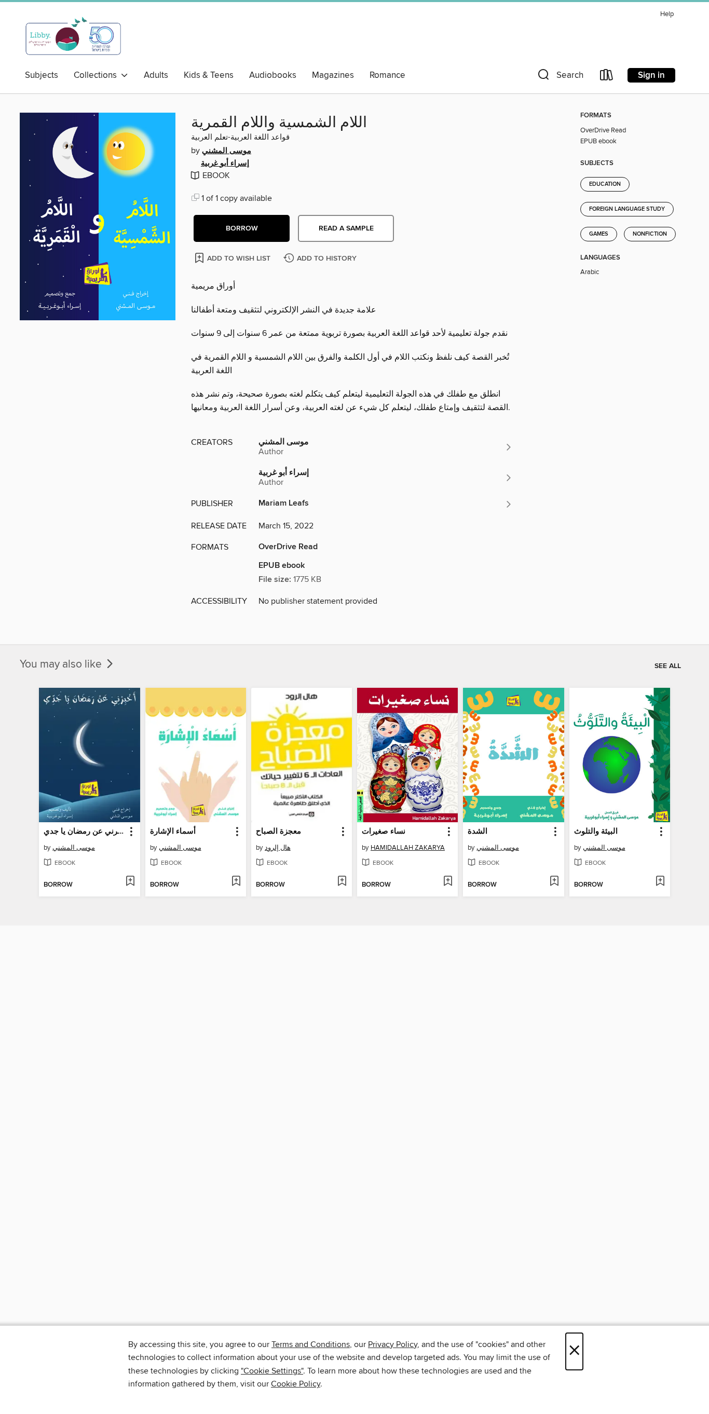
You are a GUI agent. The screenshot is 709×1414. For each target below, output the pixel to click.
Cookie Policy (295, 1384)
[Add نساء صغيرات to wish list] (447, 882)
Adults (156, 75)
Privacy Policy (392, 1344)
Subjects (41, 75)
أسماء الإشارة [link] (173, 831)
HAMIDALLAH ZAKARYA (408, 848)
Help (667, 14)
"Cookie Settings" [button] (272, 1371)
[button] (559, 77)
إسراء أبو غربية (225, 163)
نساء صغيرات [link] (383, 831)
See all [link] (668, 666)
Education (605, 184)
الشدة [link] (477, 831)
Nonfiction (650, 234)
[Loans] (606, 77)
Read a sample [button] (346, 228)
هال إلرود (278, 848)
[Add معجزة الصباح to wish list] (341, 882)
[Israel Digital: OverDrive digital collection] (73, 36)
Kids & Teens (209, 75)
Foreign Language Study (627, 209)
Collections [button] (97, 75)
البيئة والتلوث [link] (596, 831)
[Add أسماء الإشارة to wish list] (235, 882)
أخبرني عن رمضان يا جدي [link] (84, 831)
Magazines (333, 75)
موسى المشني (226, 151)
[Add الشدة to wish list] (554, 882)
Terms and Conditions (310, 1344)
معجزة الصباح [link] (278, 831)
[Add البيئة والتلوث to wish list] (659, 882)
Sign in (651, 75)
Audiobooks (272, 75)
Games (598, 234)
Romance (387, 75)
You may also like (62, 664)
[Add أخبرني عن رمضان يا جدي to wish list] (130, 882)
